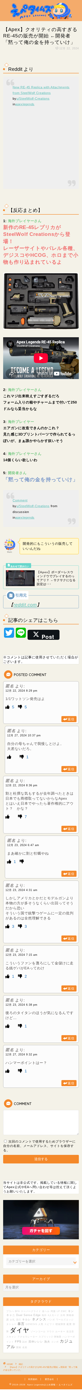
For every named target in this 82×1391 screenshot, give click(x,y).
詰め (24, 1341)
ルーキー (60, 1331)
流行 (18, 1319)
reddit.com (25, 604)
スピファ (49, 1324)
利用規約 (32, 1379)
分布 (62, 1315)
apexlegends (24, 104)
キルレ (26, 1319)
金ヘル (46, 1311)
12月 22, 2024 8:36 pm (21, 785)
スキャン (11, 1336)
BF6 (17, 1311)
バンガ (51, 1319)
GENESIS (31, 1324)
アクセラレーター (27, 1336)
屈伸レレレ (35, 1341)
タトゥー (11, 1324)
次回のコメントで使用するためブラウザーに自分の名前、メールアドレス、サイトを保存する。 (39, 1146)
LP (58, 1311)
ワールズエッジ (65, 1319)
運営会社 (49, 1379)
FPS (18, 1341)
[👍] (8, 707)
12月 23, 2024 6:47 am (23, 845)
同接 (53, 1311)
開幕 (18, 1347)
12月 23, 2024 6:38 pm (21, 1004)
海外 (44, 1315)
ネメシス (39, 1319)
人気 (40, 1324)
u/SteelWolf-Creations (33, 98)
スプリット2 (46, 1336)
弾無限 (57, 1336)
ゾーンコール (38, 1331)
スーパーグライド (31, 1311)
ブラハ (10, 1311)
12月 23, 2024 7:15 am (21, 954)
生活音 (70, 1331)
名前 (24, 1347)
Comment (20, 500)
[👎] (21, 707)
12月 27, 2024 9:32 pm (21, 1054)
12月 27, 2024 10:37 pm (24, 735)
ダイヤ (19, 1330)
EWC (64, 1311)
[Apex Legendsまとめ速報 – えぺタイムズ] (41, 17)
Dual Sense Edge (28, 1315)
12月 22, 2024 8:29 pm (21, 690)
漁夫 (47, 1341)
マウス (50, 1331)
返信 (71, 719)
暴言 (21, 1324)
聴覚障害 (61, 1324)
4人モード (53, 1315)
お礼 (12, 1319)
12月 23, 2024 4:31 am (21, 890)
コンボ (55, 1341)
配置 (69, 1324)
